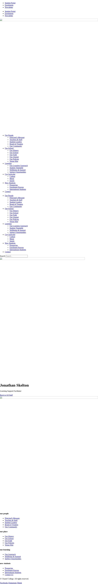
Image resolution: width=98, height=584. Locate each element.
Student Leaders (16, 142)
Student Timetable (16, 168)
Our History (14, 150)
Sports (12, 181)
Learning (8, 163)
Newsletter (9, 7)
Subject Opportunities (18, 172)
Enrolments (9, 5)
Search (2, 256)
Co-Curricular (10, 174)
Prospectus (14, 185)
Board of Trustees (16, 144)
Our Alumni (14, 157)
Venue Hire (14, 161)
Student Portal (10, 3)
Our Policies (14, 159)
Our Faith (13, 155)
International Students (18, 189)
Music (12, 179)
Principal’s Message (17, 137)
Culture (12, 176)
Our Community (16, 146)
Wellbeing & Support (18, 170)
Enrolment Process (17, 187)
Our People (9, 135)
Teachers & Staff (16, 140)
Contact (8, 192)
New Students (10, 183)
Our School (9, 148)
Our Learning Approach (19, 166)
